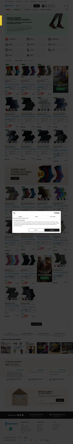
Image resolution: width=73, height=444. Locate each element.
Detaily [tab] (36, 216)
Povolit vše (52, 230)
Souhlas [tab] (20, 216)
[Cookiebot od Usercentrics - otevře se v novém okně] (55, 213)
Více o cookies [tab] (52, 216)
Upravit (35, 230)
